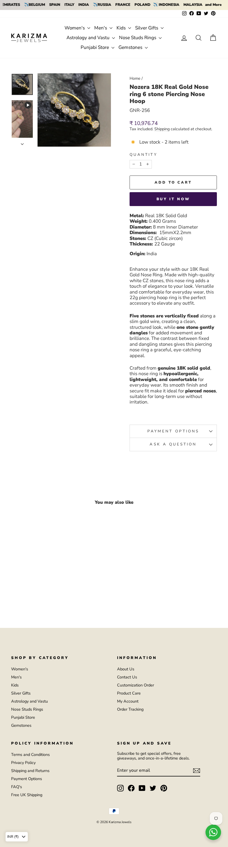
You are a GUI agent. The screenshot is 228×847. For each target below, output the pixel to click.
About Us (125, 669)
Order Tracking (130, 709)
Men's (101, 28)
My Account (127, 701)
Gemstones (130, 47)
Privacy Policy (23, 762)
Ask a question (173, 444)
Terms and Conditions (30, 754)
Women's (75, 28)
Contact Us (127, 677)
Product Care (129, 693)
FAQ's (16, 787)
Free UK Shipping (26, 795)
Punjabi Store (95, 47)
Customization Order (135, 685)
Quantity (143, 154)
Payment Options (26, 778)
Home (135, 78)
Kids (122, 28)
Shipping (162, 129)
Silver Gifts (147, 28)
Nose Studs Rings (138, 37)
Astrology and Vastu (88, 37)
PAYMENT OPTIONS (173, 431)
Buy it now (173, 199)
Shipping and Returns (30, 770)
